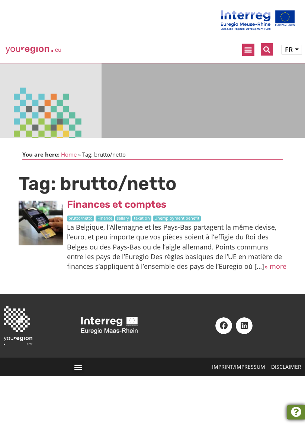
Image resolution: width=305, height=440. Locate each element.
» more (275, 266)
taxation (142, 218)
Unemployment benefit (176, 218)
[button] (248, 50)
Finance (104, 218)
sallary (123, 218)
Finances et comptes (116, 204)
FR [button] (289, 49)
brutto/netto (80, 218)
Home (69, 154)
